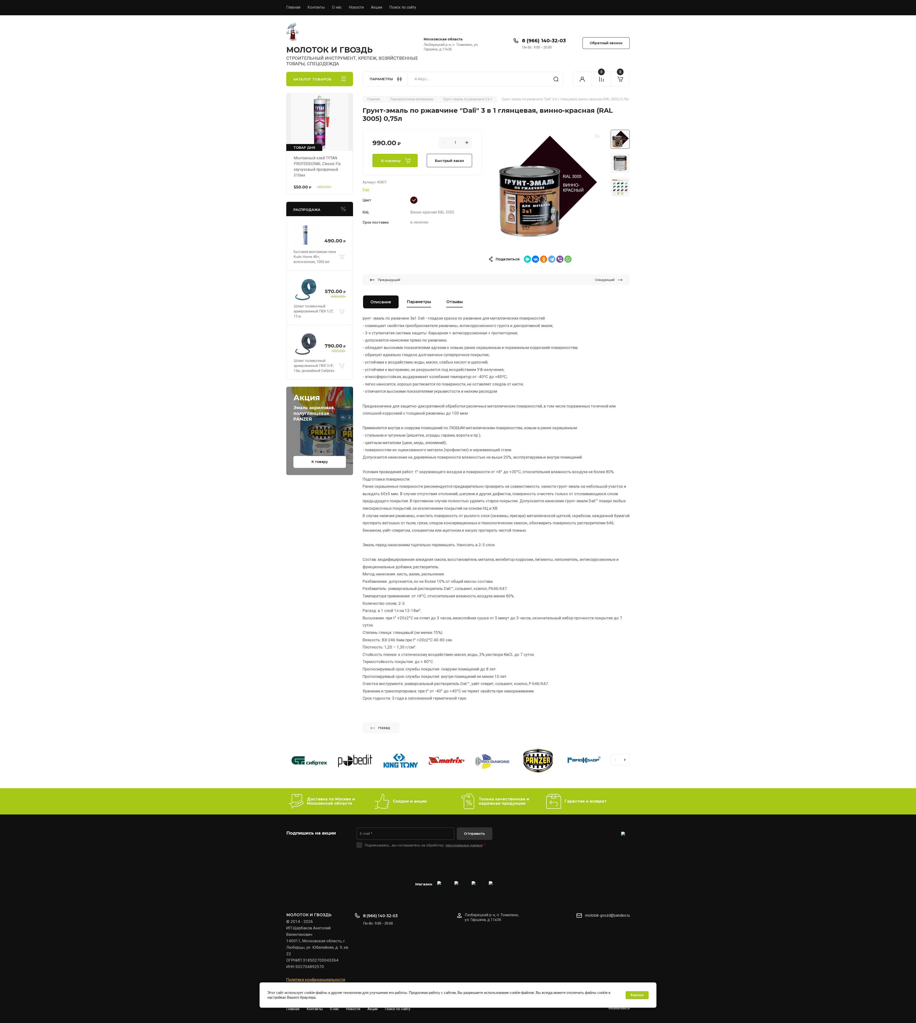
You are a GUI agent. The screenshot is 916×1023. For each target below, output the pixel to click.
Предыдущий (389, 280)
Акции (376, 7)
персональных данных (464, 845)
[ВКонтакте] (535, 259)
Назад (384, 727)
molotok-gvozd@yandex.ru (607, 915)
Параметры (419, 302)
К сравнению (597, 136)
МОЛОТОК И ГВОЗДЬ (329, 49)
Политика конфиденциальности (315, 979)
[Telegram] (551, 259)
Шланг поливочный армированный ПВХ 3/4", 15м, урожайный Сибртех (314, 366)
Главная (293, 7)
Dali (366, 189)
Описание (380, 302)
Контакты (316, 7)
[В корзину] (342, 257)
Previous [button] (615, 760)
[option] (546, 187)
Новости (356, 7)
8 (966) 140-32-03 (544, 40)
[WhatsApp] (568, 259)
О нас (337, 7)
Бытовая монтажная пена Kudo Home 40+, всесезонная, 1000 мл (315, 257)
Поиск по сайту (402, 7)
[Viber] (559, 259)
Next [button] (625, 760)
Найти (556, 79)
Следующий (605, 280)
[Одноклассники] (543, 259)
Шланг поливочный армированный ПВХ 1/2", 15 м (314, 311)
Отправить (474, 833)
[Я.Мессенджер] (527, 259)
